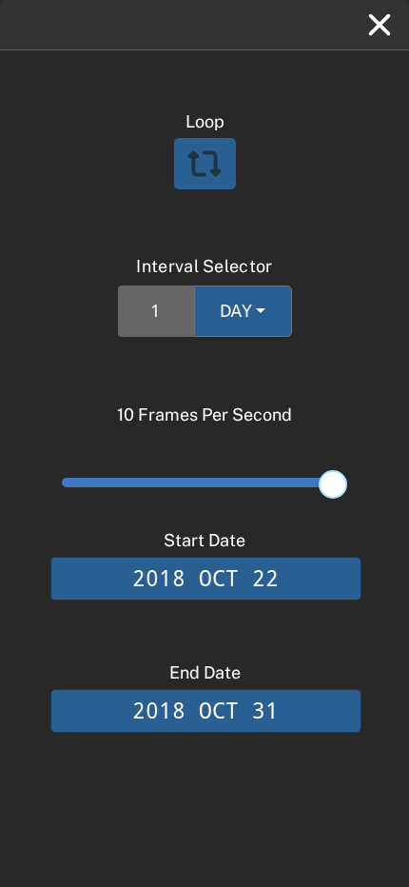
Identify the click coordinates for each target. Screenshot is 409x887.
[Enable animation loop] (205, 163)
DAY (236, 311)
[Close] (379, 25)
